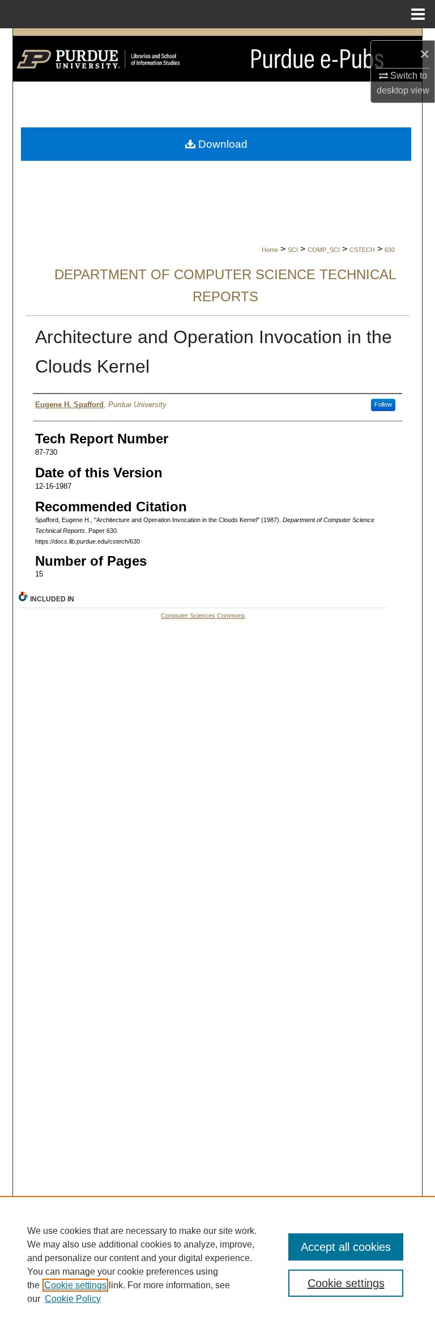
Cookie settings (75, 1285)
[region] (217, 1264)
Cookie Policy (73, 1299)
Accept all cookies (346, 1247)
